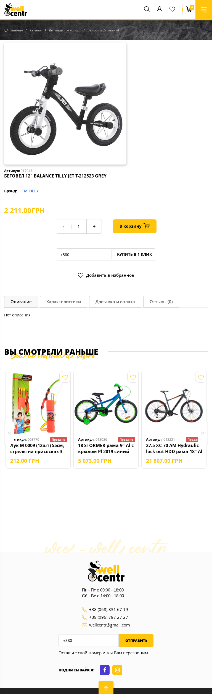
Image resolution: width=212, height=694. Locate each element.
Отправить (135, 640)
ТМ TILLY (30, 190)
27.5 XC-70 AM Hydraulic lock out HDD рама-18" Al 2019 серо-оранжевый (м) (174, 448)
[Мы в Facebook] (105, 670)
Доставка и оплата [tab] (115, 301)
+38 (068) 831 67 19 (108, 609)
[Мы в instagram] (117, 670)
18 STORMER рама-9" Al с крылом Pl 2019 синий (106, 448)
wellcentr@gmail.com (109, 625)
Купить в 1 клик (134, 254)
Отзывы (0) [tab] (161, 301)
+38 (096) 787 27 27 (108, 617)
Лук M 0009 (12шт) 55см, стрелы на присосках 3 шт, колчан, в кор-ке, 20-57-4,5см (38, 448)
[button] (203, 9)
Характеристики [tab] (63, 301)
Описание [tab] (21, 301)
